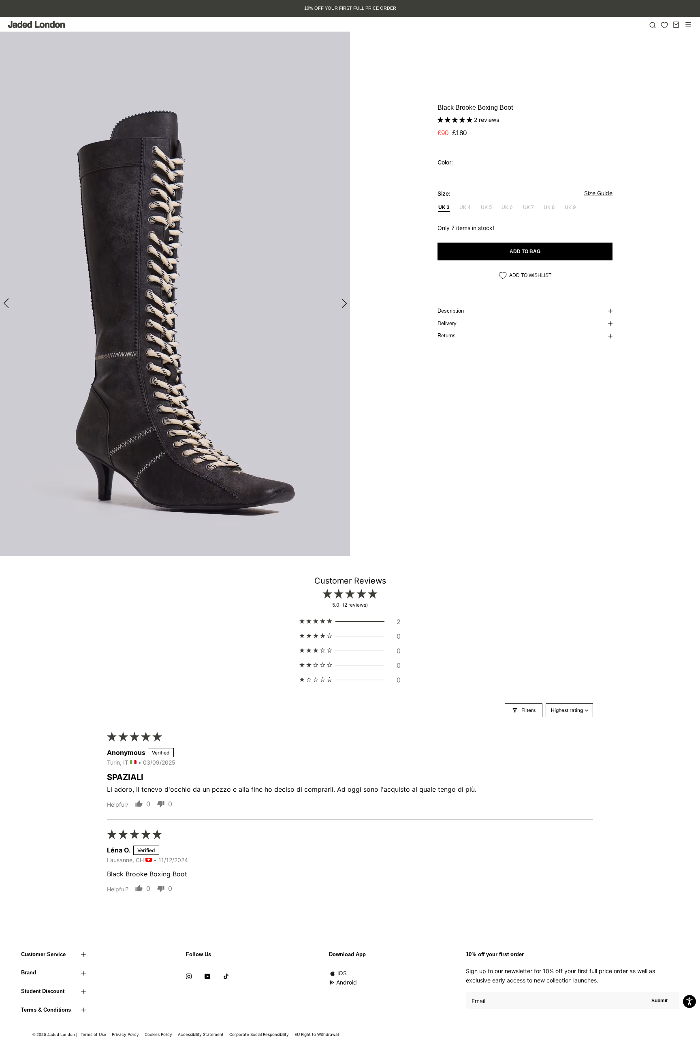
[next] (343, 303)
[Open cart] (676, 24)
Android (346, 982)
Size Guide (598, 193)
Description (451, 311)
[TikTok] (226, 975)
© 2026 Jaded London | (55, 1034)
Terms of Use (93, 1034)
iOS (342, 973)
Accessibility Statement (201, 1034)
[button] (456, 119)
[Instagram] (189, 975)
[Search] (652, 24)
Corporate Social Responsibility (259, 1034)
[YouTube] (207, 975)
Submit (659, 1001)
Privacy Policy (125, 1034)
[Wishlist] (664, 25)
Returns (447, 335)
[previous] (7, 303)
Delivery (447, 323)
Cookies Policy (158, 1034)
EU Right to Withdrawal (317, 1034)
